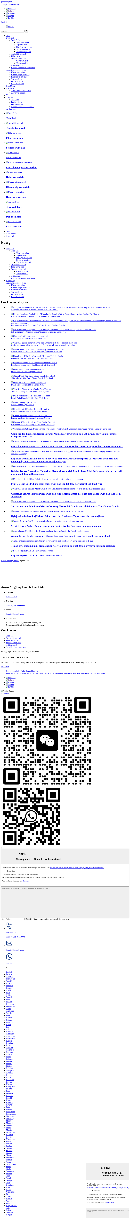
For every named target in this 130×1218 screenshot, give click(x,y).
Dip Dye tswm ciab (24, 47)
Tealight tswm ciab (18, 54)
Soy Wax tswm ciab (81, 673)
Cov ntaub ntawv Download (22, 107)
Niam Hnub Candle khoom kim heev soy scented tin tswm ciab (36, 352)
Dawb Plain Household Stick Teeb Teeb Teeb (29, 398)
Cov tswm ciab (22, 61)
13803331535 (11, 597)
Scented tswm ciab (18, 58)
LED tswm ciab (17, 84)
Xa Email (5, 693)
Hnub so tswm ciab (19, 77)
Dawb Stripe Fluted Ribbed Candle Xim (27, 385)
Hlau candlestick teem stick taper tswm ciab (28, 338)
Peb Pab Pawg (17, 104)
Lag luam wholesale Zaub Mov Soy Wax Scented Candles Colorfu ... (39, 325)
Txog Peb (10, 97)
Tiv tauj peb (11, 109)
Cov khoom (11, 234)
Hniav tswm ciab (18, 72)
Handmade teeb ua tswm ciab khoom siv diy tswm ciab (33, 365)
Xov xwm (10, 88)
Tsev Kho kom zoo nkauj (16, 70)
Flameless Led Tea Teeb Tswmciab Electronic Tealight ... (34, 358)
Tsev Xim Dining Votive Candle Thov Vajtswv (30, 391)
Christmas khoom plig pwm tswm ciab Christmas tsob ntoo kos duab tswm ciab (43, 345)
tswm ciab (10, 38)
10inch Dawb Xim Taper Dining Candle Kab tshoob (32, 378)
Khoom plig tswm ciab (20, 74)
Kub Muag (10, 86)
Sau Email (5, 667)
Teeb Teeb (15, 40)
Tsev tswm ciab (22, 42)
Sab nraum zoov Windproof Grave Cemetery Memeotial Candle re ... (38, 332)
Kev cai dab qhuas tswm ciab (23, 68)
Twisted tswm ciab (23, 52)
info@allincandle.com (15, 614)
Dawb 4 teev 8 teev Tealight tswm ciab (26, 371)
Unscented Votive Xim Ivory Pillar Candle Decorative (32, 424)
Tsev (8, 35)
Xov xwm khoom (18, 93)
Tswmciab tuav (17, 79)
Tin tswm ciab (22, 63)
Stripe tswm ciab (23, 49)
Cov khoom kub (12, 671)
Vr (7, 95)
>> (18, 560)
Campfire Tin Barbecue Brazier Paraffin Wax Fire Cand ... (34, 310)
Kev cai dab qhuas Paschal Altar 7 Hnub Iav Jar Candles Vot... (36, 316)
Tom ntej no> (11, 560)
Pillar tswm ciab (17, 56)
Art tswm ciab (16, 65)
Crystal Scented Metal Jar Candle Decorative (29, 411)
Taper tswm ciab (22, 45)
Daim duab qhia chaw (29, 671)
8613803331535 (12, 963)
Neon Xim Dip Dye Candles (22, 405)
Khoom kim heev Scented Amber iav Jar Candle (30, 418)
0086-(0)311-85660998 (15, 605)
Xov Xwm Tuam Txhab (21, 90)
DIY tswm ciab (17, 81)
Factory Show (16, 102)
